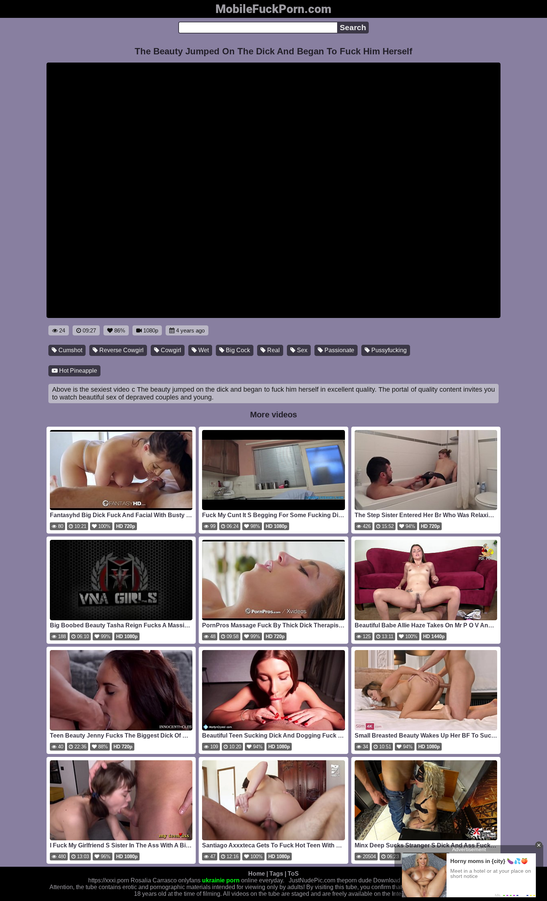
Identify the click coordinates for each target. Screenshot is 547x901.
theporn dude (354, 880)
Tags (276, 873)
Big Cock (237, 350)
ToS (293, 873)
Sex (301, 350)
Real (273, 350)
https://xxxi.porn (108, 880)
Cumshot (69, 350)
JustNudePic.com (312, 880)
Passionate (338, 350)
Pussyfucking (388, 350)
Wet (203, 350)
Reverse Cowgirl (121, 350)
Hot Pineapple (77, 370)
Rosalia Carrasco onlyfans (166, 880)
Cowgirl (170, 350)
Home (256, 873)
